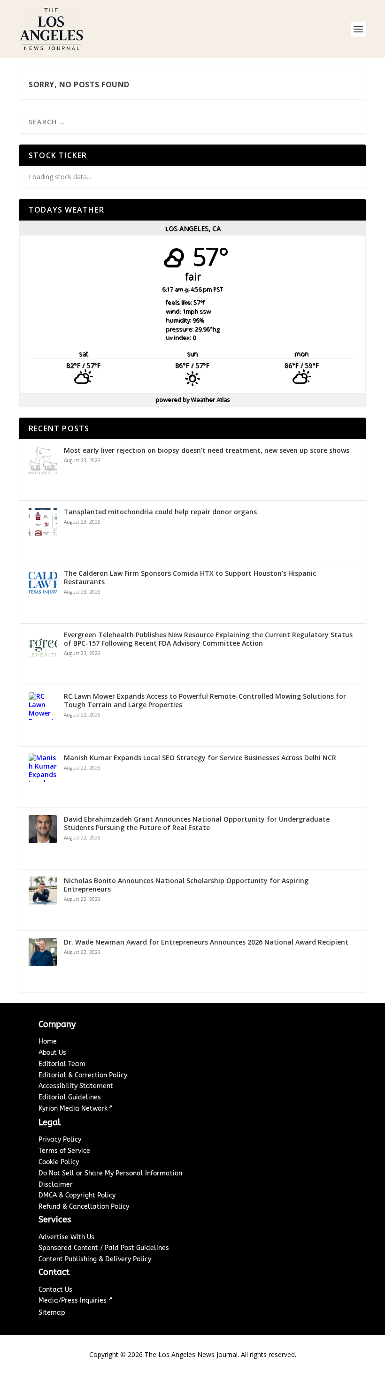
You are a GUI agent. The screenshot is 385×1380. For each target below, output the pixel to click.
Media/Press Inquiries (73, 1300)
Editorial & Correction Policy (82, 1075)
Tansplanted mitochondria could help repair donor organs (160, 512)
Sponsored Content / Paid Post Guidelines (103, 1248)
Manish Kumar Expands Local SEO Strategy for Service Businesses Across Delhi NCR (200, 758)
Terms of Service (64, 1151)
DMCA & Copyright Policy (77, 1195)
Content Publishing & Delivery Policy (94, 1259)
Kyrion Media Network (73, 1109)
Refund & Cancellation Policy (83, 1207)
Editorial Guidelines (69, 1097)
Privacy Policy (59, 1140)
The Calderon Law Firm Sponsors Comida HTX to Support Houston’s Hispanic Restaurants (190, 577)
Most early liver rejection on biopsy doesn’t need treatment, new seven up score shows (206, 450)
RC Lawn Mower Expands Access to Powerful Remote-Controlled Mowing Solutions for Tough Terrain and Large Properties (205, 700)
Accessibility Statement (75, 1086)
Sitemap (51, 1313)
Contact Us (55, 1290)
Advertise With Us (66, 1237)
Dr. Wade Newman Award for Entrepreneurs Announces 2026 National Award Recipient (206, 942)
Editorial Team (61, 1064)
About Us (52, 1053)
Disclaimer (55, 1185)
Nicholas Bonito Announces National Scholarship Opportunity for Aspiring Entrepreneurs (186, 885)
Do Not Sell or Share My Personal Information (110, 1173)
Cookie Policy (58, 1162)
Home (47, 1041)
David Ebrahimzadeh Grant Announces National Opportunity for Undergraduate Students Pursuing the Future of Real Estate (197, 823)
